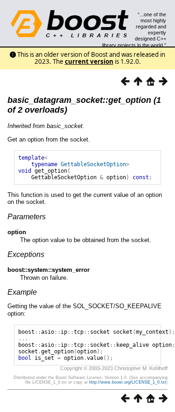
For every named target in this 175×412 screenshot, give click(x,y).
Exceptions (25, 254)
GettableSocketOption (93, 164)
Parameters (26, 217)
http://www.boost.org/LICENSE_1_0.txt (127, 382)
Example (22, 292)
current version (89, 61)
